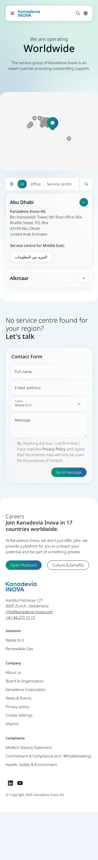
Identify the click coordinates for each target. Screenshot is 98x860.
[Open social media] (10, 783)
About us (13, 672)
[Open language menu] (85, 13)
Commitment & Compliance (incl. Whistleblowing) (48, 756)
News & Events (19, 698)
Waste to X (15, 640)
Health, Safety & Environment (31, 764)
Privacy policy (17, 706)
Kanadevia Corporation (26, 689)
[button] (52, 123)
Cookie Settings (19, 715)
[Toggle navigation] (12, 13)
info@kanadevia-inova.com (29, 611)
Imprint (12, 723)
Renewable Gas (19, 648)
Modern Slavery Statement (29, 747)
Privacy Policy (54, 449)
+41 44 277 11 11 (20, 617)
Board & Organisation (25, 681)
